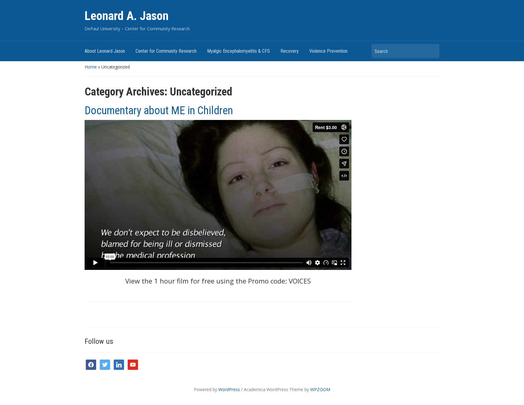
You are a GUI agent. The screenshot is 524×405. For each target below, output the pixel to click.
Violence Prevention (328, 51)
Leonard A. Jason (127, 16)
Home (91, 67)
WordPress (229, 389)
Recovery (289, 51)
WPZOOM (320, 389)
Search (431, 51)
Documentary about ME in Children (159, 110)
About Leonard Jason (105, 51)
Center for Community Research (166, 51)
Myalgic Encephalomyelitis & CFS (238, 51)
